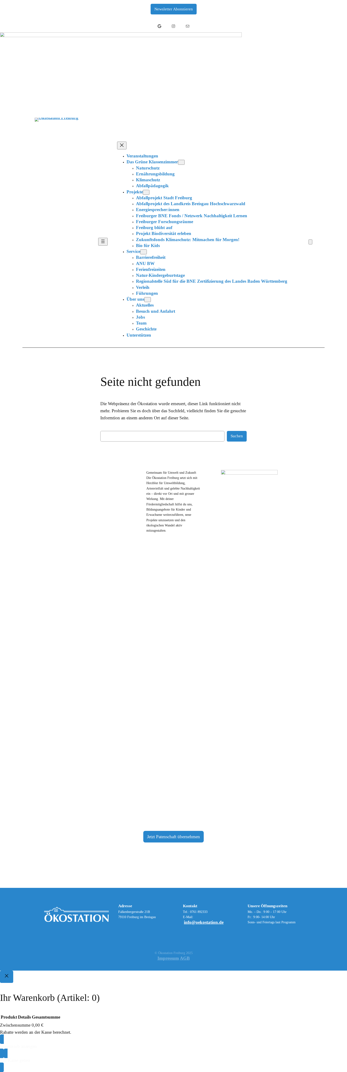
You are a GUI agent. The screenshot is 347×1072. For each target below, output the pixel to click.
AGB (185, 958)
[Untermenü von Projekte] (146, 192)
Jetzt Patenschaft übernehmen (173, 836)
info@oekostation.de (204, 922)
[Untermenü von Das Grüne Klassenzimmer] (181, 162)
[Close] (6, 977)
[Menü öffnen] (103, 242)
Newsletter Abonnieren (173, 9)
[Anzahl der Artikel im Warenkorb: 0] (310, 241)
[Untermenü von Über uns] (147, 299)
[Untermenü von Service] (143, 251)
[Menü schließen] (122, 145)
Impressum (168, 958)
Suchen (237, 436)
